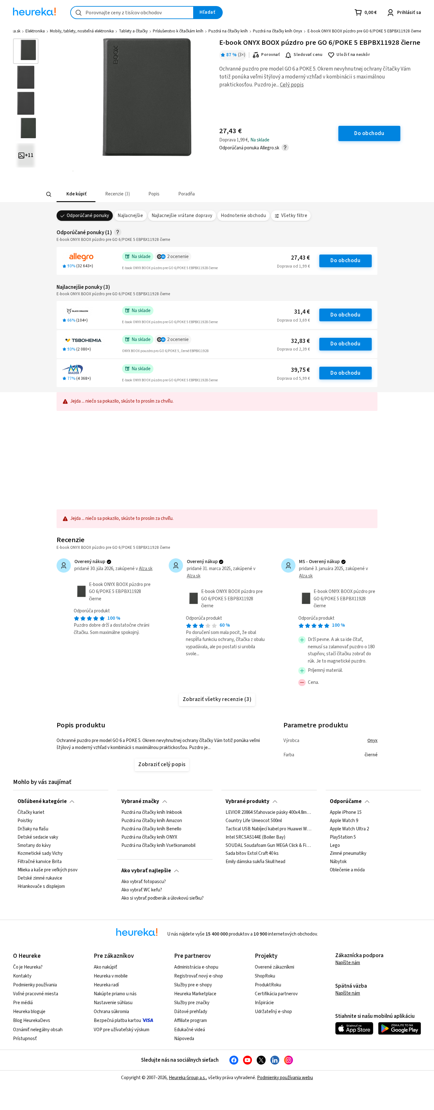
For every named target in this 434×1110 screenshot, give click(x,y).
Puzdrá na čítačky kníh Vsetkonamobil (158, 845)
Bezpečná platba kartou (117, 1020)
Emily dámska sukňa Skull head (255, 862)
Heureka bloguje (29, 1011)
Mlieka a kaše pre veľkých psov (47, 870)
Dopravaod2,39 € (293, 349)
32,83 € (300, 341)
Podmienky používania (35, 985)
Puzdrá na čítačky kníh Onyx (277, 31)
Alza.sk (146, 568)
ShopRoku (265, 976)
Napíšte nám (347, 962)
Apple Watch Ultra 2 (349, 829)
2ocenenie (178, 256)
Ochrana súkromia (111, 1011)
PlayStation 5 (343, 837)
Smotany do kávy (34, 845)
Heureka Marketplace (195, 994)
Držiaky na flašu (32, 829)
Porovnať (270, 55)
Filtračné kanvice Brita (39, 862)
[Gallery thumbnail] (25, 51)
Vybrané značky (140, 801)
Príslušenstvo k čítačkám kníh (178, 31)
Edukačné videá (189, 1029)
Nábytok (338, 862)
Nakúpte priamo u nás (115, 994)
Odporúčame (346, 801)
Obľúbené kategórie (42, 801)
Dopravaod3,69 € (293, 320)
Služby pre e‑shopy (193, 985)
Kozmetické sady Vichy (40, 853)
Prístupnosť (25, 1038)
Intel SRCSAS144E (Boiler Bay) (255, 837)
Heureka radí (106, 985)
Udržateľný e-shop (273, 1011)
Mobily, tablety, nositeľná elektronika (82, 31)
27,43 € (300, 258)
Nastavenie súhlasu (113, 1002)
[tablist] (170, 194)
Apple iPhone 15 (346, 812)
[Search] (48, 194)
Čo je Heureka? (28, 967)
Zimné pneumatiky (348, 853)
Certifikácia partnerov (276, 994)
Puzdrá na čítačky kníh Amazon (151, 821)
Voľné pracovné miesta (35, 994)
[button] (76, 194)
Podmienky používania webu (285, 1077)
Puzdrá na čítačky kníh (228, 31)
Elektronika (35, 31)
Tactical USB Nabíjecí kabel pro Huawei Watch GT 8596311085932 (269, 829)
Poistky (24, 821)
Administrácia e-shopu (196, 967)
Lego (335, 845)
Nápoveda (184, 1038)
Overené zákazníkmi (274, 967)
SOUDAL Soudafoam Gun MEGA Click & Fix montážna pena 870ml (269, 845)
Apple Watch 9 (344, 821)
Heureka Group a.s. (187, 1077)
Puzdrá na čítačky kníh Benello (151, 829)
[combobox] (132, 12)
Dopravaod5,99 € (293, 378)
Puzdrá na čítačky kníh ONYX (149, 837)
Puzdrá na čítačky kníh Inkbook (151, 812)
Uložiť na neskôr (353, 55)
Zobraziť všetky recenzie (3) (217, 699)
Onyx (372, 740)
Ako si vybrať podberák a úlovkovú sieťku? (162, 898)
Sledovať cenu (308, 55)
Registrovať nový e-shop (198, 976)
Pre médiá (23, 1002)
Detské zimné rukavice (39, 878)
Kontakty (22, 976)
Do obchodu (345, 260)
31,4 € (302, 312)
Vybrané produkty (247, 801)
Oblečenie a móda (347, 870)
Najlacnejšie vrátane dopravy (182, 215)
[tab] (76, 194)
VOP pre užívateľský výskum (121, 1029)
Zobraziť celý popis (161, 764)
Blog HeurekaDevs (31, 1020)
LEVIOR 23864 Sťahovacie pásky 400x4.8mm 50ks (269, 812)
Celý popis (292, 85)
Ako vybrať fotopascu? (143, 882)
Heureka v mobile (111, 976)
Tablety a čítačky (133, 31)
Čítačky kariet (30, 812)
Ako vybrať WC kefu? (141, 890)
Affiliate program (190, 1020)
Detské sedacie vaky (37, 837)
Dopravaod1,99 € (293, 266)
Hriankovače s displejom (41, 886)
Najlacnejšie (130, 215)
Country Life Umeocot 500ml (254, 821)
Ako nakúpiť (105, 967)
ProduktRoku (268, 985)
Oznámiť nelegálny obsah (38, 1029)
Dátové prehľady (190, 1011)
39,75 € (300, 370)
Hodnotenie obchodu (243, 215)
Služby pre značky (191, 1002)
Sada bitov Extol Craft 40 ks (252, 853)
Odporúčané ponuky (88, 215)
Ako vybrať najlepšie (146, 871)
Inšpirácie (264, 1002)
